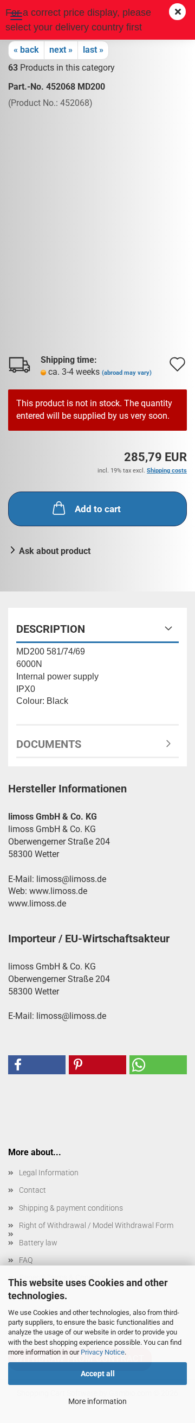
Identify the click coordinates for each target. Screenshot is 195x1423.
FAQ (25, 1260)
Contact (32, 1190)
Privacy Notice (103, 1352)
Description (50, 628)
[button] (37, 1064)
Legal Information (49, 1172)
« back (26, 50)
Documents (48, 744)
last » (93, 50)
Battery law (38, 1242)
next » (61, 50)
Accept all (98, 1373)
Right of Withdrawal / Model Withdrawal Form (96, 1225)
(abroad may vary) (127, 372)
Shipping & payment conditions (71, 1208)
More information (97, 1401)
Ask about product (54, 551)
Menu (16, 16)
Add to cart (98, 508)
